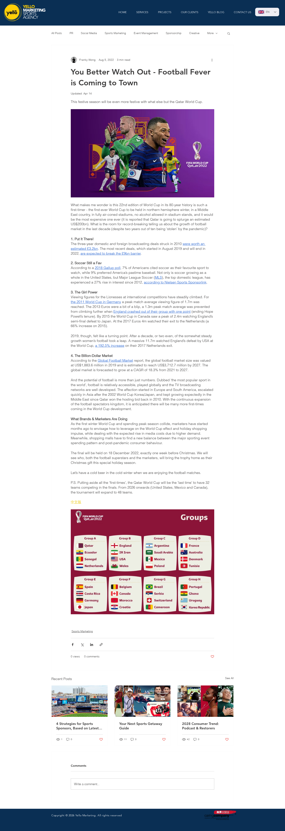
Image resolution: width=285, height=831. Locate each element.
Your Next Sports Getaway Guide (140, 725)
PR (71, 33)
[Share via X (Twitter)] (82, 644)
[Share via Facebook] (72, 644)
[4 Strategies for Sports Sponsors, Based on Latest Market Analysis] (80, 701)
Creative (194, 33)
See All (229, 678)
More (210, 33)
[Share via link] (101, 644)
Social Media (89, 33)
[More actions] (212, 59)
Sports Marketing (115, 33)
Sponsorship (173, 33)
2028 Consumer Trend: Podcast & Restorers (200, 725)
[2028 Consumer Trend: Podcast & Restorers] (205, 701)
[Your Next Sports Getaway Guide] (143, 701)
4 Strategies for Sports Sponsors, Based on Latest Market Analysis (77, 725)
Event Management (146, 33)
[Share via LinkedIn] (91, 644)
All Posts (56, 33)
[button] (229, 33)
